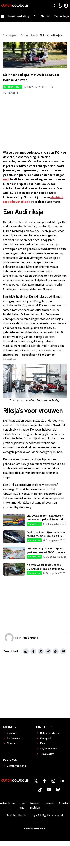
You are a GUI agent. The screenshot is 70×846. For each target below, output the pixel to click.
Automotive (12, 87)
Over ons (22, 805)
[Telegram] (48, 651)
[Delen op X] (41, 651)
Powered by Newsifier (35, 828)
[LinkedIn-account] (62, 781)
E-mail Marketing (18, 16)
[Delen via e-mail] (63, 651)
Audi (6, 179)
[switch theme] (59, 5)
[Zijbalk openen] (2, 16)
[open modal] (66, 5)
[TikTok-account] (40, 790)
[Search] (53, 5)
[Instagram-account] (53, 781)
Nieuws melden (35, 805)
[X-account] (35, 781)
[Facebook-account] (44, 781)
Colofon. (64, 803)
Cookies (49, 803)
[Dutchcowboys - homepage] (15, 6)
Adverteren (7, 803)
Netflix (45, 16)
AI (35, 16)
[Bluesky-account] (58, 790)
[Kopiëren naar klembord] (56, 651)
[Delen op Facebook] (33, 651)
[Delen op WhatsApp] (26, 651)
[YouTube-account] (49, 790)
